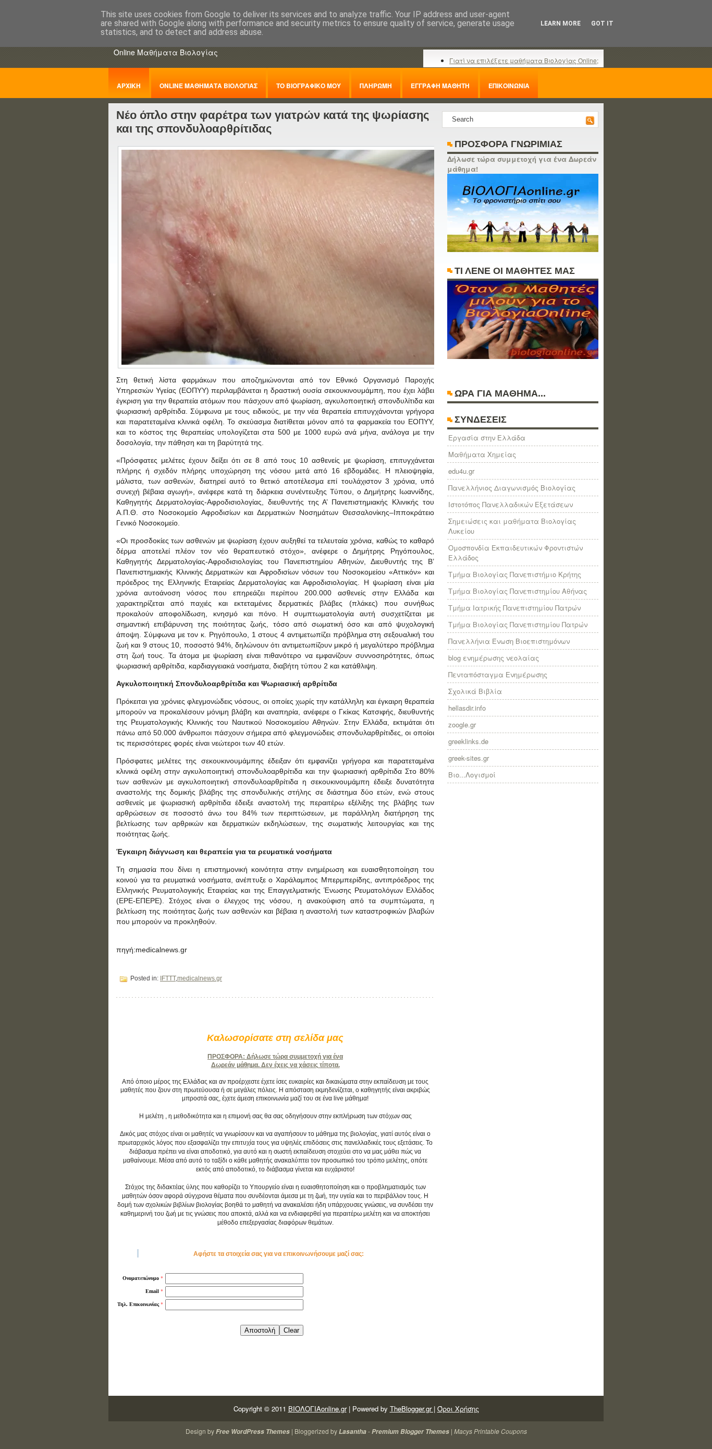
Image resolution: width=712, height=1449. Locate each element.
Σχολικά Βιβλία (475, 691)
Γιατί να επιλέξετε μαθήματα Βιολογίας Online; (523, 60)
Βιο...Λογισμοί (472, 775)
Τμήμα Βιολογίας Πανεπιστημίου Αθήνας (517, 591)
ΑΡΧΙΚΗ (129, 85)
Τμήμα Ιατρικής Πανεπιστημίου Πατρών (514, 608)
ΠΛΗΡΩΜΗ (376, 85)
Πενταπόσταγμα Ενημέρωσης (497, 674)
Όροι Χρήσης (458, 1409)
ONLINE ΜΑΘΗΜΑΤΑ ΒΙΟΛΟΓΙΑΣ (208, 85)
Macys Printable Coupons (490, 1431)
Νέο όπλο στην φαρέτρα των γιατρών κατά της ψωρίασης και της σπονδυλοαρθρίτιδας (272, 122)
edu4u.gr (461, 471)
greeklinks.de (468, 741)
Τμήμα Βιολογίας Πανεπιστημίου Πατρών (517, 624)
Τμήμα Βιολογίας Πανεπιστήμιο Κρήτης (514, 574)
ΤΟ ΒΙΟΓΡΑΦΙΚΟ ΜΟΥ (308, 85)
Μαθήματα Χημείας (482, 454)
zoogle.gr (462, 724)
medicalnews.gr (199, 978)
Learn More (561, 23)
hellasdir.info (467, 708)
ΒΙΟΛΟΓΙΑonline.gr (317, 1409)
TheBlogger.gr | (412, 1409)
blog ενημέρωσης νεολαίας (493, 658)
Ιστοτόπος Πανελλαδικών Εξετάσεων (510, 504)
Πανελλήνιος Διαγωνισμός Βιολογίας (511, 488)
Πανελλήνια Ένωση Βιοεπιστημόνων (509, 641)
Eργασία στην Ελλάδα (486, 437)
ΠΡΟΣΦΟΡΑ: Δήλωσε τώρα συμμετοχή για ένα (275, 1056)
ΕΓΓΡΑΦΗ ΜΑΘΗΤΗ (440, 85)
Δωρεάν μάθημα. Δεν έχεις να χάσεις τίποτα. (275, 1065)
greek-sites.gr (468, 758)
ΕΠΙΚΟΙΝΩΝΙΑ (509, 85)
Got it (602, 23)
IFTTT (168, 978)
